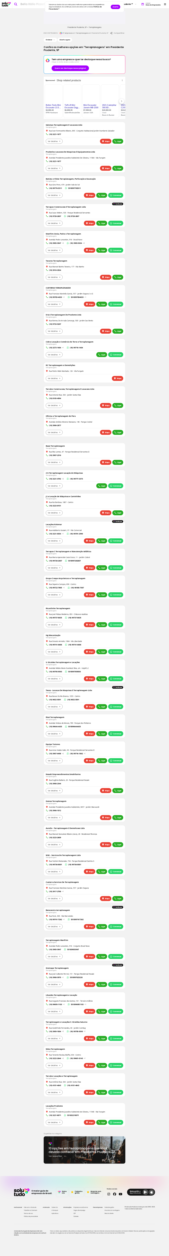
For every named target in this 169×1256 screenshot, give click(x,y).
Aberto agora (65, 40)
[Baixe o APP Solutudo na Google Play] (145, 1192)
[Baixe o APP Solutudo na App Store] (151, 1192)
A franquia (55, 1210)
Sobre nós (55, 1207)
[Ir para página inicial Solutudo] (6, 4)
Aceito (115, 7)
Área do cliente (109, 1213)
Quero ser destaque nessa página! (70, 68)
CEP (74, 1213)
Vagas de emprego (79, 1210)
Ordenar (49, 40)
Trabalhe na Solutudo (30, 1210)
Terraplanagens (95, 27)
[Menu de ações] (165, 4)
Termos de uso (28, 1213)
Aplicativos (55, 1213)
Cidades (76, 1216)
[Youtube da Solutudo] (120, 1194)
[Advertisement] (84, 18)
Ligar (119, 141)
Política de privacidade (31, 1216)
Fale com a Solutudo (30, 1207)
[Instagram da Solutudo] (108, 1194)
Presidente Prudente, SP (77, 27)
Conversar (117, 195)
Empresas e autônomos (80, 1207)
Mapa (107, 141)
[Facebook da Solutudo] (114, 1194)
